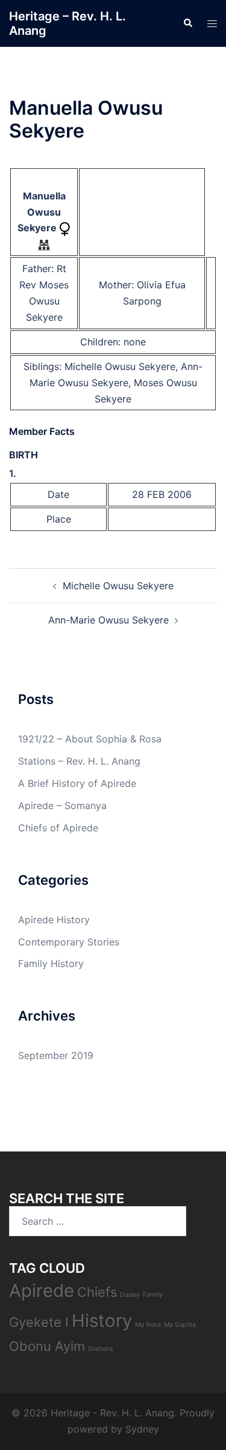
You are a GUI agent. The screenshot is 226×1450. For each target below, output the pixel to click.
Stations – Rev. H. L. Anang (79, 761)
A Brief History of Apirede (77, 783)
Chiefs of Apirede (58, 828)
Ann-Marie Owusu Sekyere (108, 620)
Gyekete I (39, 1322)
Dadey (130, 1295)
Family (153, 1295)
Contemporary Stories (68, 942)
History (102, 1320)
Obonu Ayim (47, 1346)
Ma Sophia (180, 1325)
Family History (51, 963)
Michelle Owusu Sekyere (119, 366)
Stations (100, 1349)
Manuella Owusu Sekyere (41, 212)
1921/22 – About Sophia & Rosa (90, 739)
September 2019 (55, 1055)
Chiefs (97, 1292)
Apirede (41, 1290)
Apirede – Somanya (62, 805)
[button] (187, 23)
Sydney (142, 1429)
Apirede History (54, 920)
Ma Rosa (148, 1325)
